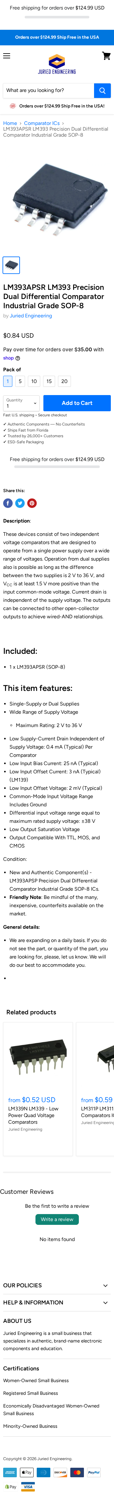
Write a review (57, 1219)
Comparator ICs (42, 123)
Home (10, 123)
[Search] (102, 90)
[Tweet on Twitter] (20, 503)
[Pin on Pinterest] (32, 503)
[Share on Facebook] (8, 503)
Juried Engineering (31, 316)
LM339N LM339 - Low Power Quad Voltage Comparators (33, 1115)
